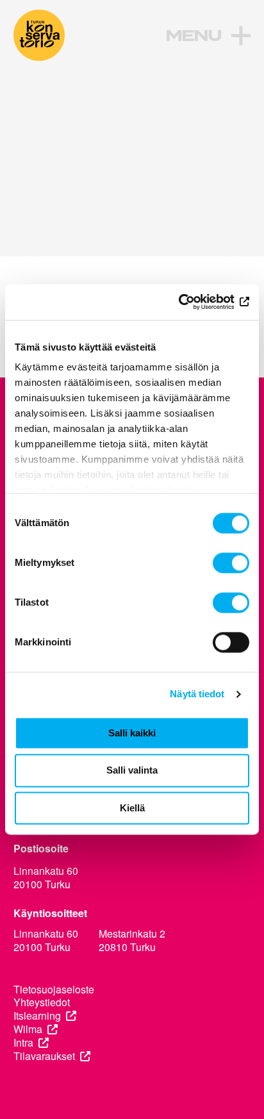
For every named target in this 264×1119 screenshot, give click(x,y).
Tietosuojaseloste (53, 990)
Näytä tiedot (197, 693)
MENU (193, 37)
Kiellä (132, 807)
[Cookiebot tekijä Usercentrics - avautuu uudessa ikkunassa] (193, 302)
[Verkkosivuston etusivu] (39, 35)
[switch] (231, 562)
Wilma (27, 1029)
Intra (23, 1043)
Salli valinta (132, 770)
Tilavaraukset (44, 1056)
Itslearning (37, 1016)
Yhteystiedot (41, 1002)
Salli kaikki (132, 732)
